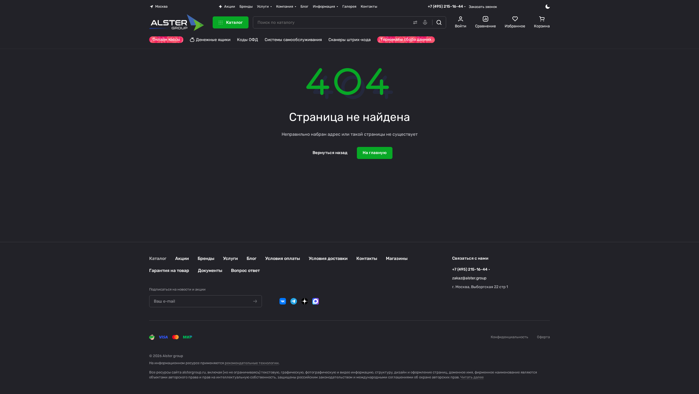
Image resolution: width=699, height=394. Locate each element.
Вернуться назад (330, 152)
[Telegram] (293, 301)
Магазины (397, 258)
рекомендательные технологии (252, 363)
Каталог (157, 258)
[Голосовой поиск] (426, 22)
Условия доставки (328, 258)
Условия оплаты (282, 258)
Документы (210, 270)
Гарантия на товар (169, 270)
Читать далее (472, 377)
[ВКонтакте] (282, 301)
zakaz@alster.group (469, 278)
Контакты (366, 258)
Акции (182, 258)
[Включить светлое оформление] (547, 6)
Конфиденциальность (509, 337)
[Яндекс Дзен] (304, 301)
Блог (251, 258)
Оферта (543, 337)
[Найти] (439, 22)
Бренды (206, 258)
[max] (315, 301)
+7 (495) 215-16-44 (445, 6)
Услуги (230, 258)
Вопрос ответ (245, 270)
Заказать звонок (483, 7)
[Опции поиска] (414, 22)
